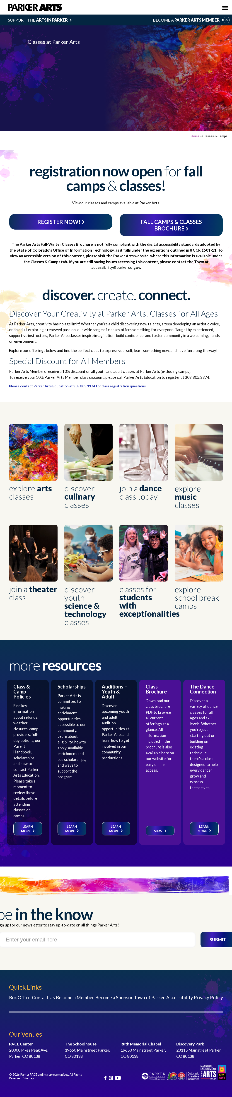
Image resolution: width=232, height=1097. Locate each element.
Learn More (27, 829)
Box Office (20, 997)
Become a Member (75, 997)
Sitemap (28, 1078)
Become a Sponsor (114, 997)
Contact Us (43, 997)
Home (195, 136)
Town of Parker (149, 997)
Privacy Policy (208, 997)
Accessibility (179, 997)
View (158, 831)
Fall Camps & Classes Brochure (171, 225)
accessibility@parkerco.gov (115, 267)
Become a (186, 19)
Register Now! (58, 221)
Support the (38, 19)
